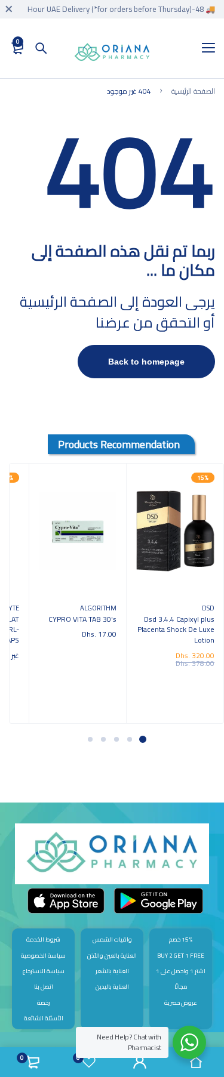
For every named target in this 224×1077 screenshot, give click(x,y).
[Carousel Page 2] (129, 739)
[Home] (196, 1062)
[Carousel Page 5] (90, 739)
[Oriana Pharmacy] (112, 54)
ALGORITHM (98, 607)
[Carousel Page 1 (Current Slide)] (142, 739)
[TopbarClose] (9, 9)
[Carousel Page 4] (103, 739)
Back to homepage (146, 361)
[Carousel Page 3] (116, 739)
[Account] (140, 1062)
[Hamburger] (204, 48)
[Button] (41, 48)
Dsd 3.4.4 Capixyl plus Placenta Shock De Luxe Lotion (175, 629)
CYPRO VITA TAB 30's (82, 619)
